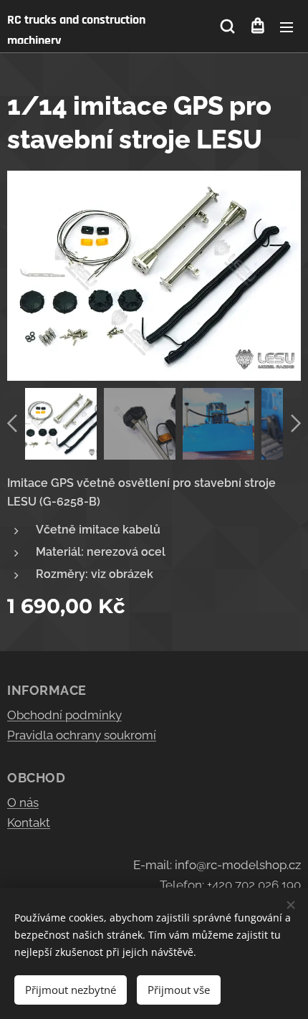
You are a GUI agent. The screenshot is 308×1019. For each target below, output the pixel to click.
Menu (286, 26)
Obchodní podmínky (64, 715)
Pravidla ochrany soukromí (81, 735)
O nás (23, 802)
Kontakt (28, 822)
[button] (227, 26)
